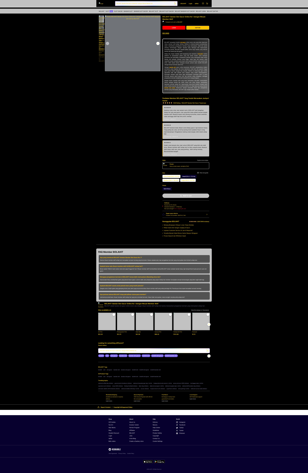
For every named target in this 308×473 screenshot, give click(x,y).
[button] (101, 18)
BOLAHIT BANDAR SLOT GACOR (185, 11)
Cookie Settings (157, 441)
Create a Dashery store (136, 441)
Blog (110, 430)
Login (110, 436)
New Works (112, 427)
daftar (110, 438)
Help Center (156, 427)
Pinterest (182, 433)
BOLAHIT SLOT (153, 11)
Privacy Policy (122, 453)
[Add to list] (114, 314)
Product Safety (157, 433)
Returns (155, 425)
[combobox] (146, 3)
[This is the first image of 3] (107, 43)
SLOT (109, 11)
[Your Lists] (203, 3)
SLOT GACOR (118, 11)
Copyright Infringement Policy (123, 407)
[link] (101, 355)
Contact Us (156, 438)
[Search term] (175, 3)
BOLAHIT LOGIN (201, 11)
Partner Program (134, 427)
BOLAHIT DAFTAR (212, 11)
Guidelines (156, 430)
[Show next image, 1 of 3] (158, 43)
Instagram (182, 422)
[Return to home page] (106, 3)
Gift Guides (112, 422)
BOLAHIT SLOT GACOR (166, 11)
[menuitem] (101, 11)
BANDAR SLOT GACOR (141, 11)
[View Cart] (207, 3)
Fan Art (111, 425)
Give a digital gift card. (180, 208)
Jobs (130, 436)
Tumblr (181, 430)
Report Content (106, 407)
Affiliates (132, 430)
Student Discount (114, 433)
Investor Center (134, 425)
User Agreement (113, 453)
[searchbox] (154, 350)
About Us (132, 422)
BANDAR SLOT (128, 11)
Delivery (155, 422)
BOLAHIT (101, 11)
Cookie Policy (130, 453)
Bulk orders (112, 441)
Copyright (156, 436)
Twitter (181, 427)
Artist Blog (132, 438)
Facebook (182, 425)
